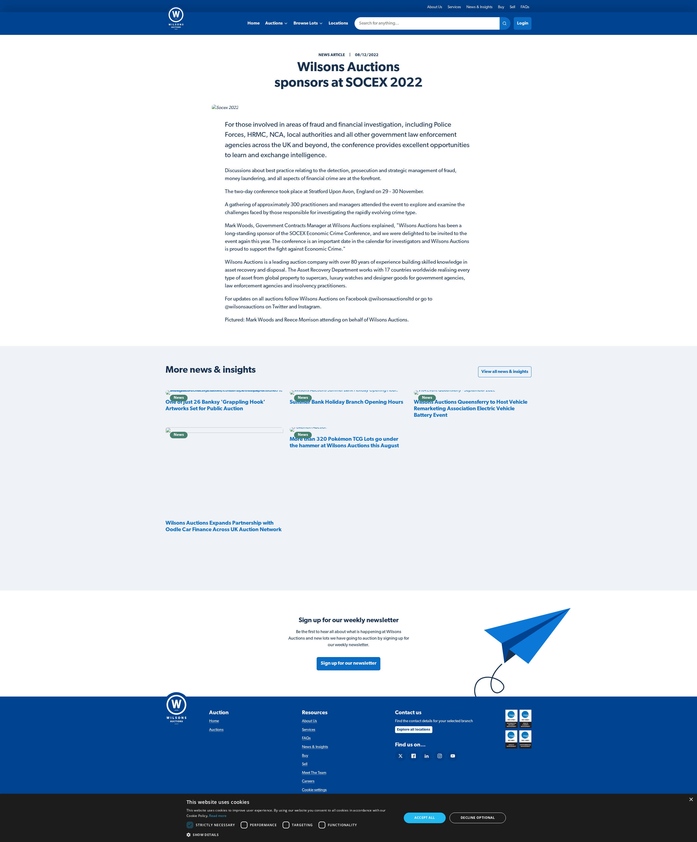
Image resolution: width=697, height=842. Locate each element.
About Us (434, 7)
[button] (291, 834)
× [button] (691, 800)
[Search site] (505, 23)
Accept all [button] (424, 817)
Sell (512, 7)
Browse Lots (306, 23)
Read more (218, 815)
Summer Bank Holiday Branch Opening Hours (346, 402)
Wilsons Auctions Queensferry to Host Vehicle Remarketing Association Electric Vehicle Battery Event (470, 409)
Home (253, 23)
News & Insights (479, 7)
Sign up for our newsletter (349, 663)
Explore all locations (413, 729)
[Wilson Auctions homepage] (176, 708)
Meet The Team (314, 773)
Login (522, 23)
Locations (338, 23)
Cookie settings (314, 790)
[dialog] (348, 818)
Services (454, 7)
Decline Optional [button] (478, 817)
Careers (308, 781)
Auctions (274, 23)
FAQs (525, 7)
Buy (501, 7)
